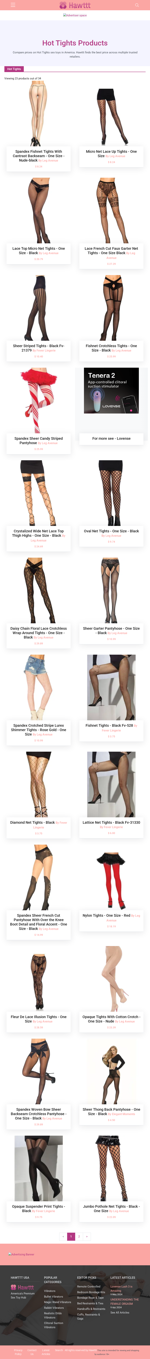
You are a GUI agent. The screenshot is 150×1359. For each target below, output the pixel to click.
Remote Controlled (88, 1286)
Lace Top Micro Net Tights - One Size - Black (38, 250)
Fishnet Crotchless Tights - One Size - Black (111, 348)
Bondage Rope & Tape (90, 1297)
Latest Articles (46, 1352)
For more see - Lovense (111, 438)
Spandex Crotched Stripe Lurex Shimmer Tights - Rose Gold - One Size (38, 729)
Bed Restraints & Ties (90, 1303)
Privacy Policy (18, 1352)
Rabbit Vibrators (54, 1307)
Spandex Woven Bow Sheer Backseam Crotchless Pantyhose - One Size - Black (39, 1113)
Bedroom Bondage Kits (91, 1292)
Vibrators (49, 1291)
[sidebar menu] (13, 5)
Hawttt (93, 1350)
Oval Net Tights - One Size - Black (111, 531)
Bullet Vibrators (53, 1296)
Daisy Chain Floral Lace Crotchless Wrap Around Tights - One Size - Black (38, 632)
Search (59, 1350)
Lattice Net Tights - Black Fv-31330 (111, 822)
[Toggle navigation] (137, 5)
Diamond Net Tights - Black (33, 822)
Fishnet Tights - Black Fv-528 (110, 725)
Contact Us (32, 1352)
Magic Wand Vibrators (57, 1302)
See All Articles (119, 1312)
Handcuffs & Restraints (91, 1309)
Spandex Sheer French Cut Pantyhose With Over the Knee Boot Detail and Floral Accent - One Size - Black (38, 922)
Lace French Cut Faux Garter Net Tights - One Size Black (111, 250)
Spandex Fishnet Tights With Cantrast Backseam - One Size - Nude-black (39, 155)
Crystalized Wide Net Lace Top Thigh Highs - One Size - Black (38, 533)
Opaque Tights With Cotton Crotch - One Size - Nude (111, 1019)
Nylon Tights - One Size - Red (107, 915)
